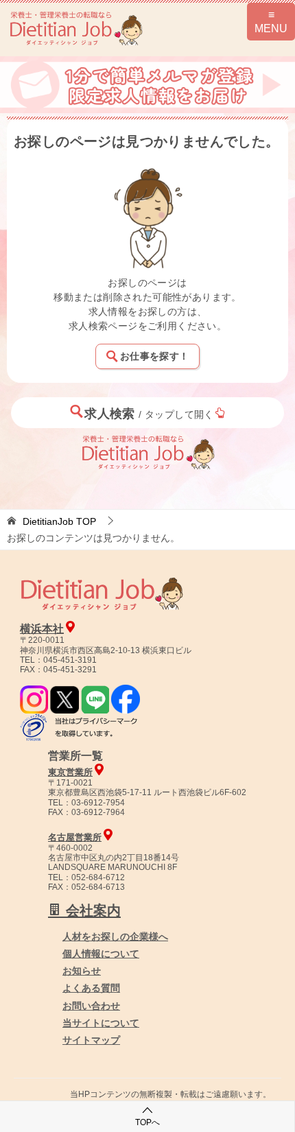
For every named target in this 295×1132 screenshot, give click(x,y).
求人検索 (149, 414)
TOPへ (147, 1122)
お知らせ (81, 970)
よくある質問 (91, 987)
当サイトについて (100, 1022)
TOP (59, 521)
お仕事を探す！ (154, 356)
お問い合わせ (91, 1005)
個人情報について (100, 953)
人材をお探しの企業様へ (115, 936)
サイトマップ (91, 1040)
